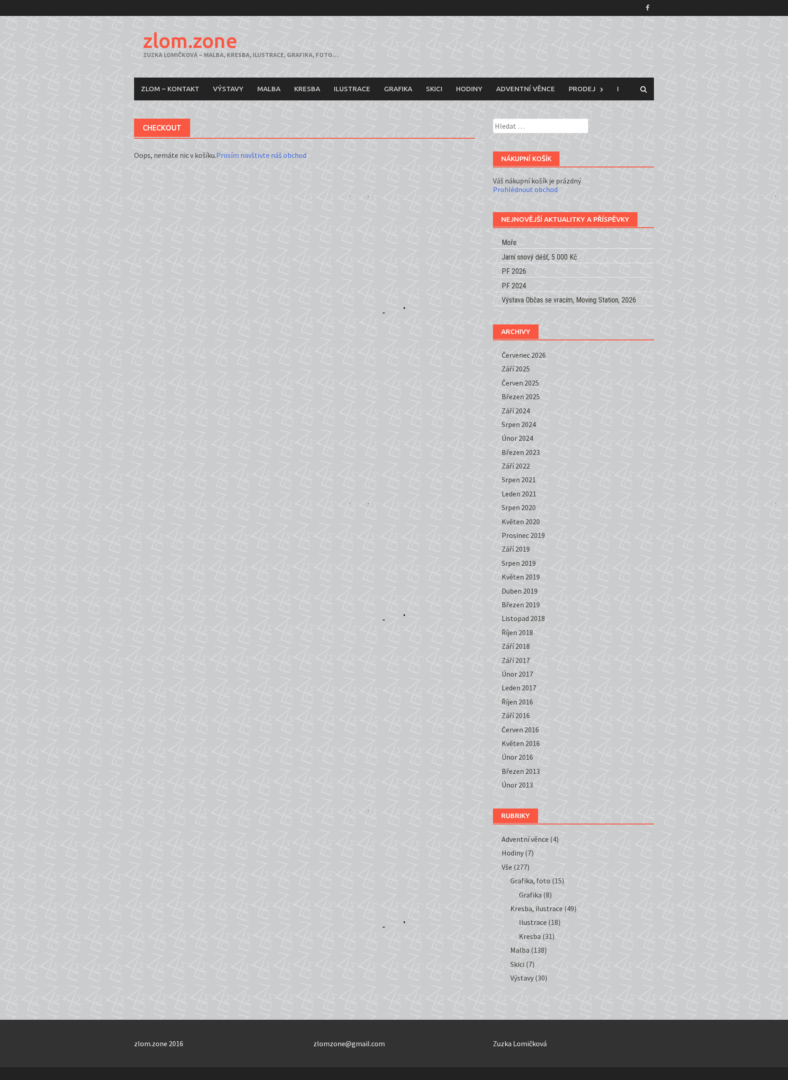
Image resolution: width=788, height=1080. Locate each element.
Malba (268, 89)
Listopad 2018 (523, 618)
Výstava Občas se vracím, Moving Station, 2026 (569, 300)
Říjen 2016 (517, 701)
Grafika (398, 89)
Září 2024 (516, 410)
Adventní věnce (525, 89)
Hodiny (469, 89)
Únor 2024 (517, 438)
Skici (434, 89)
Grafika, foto (530, 880)
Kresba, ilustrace (536, 908)
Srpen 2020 (519, 507)
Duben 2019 (520, 590)
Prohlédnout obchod (525, 189)
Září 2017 (516, 660)
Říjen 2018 (517, 632)
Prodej (582, 89)
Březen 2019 (521, 604)
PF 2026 (514, 271)
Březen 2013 (521, 771)
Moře (509, 242)
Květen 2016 (521, 743)
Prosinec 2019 (523, 535)
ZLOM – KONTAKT (170, 89)
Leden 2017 (519, 687)
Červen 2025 (520, 382)
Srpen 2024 (519, 424)
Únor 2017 (517, 673)
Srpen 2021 (519, 479)
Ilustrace (352, 89)
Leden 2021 (519, 493)
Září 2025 (516, 368)
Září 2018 (516, 646)
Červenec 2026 (524, 355)
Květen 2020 (521, 521)
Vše (507, 866)
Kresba (307, 89)
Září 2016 (516, 715)
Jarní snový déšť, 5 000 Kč (539, 257)
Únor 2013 (517, 784)
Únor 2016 (517, 757)
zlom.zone (190, 40)
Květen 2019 (521, 576)
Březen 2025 (521, 396)
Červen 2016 (520, 729)
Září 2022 (516, 465)
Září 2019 (516, 548)
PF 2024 (514, 286)
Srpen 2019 (519, 563)
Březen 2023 (521, 452)
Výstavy (228, 89)
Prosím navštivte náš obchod (261, 155)
